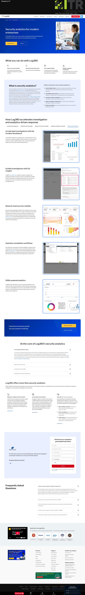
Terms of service (33, 586)
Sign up (22, 43)
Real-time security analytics (40, 566)
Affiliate (67, 13)
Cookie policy (62, 586)
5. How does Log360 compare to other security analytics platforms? (52, 514)
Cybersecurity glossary (55, 564)
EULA (26, 586)
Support (67, 16)
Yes (68, 590)
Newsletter (33, 588)
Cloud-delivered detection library (21, 349)
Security (40, 586)
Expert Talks (53, 568)
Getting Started (54, 552)
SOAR (37, 558)
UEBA (37, 556)
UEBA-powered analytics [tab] (73, 126)
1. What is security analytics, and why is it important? (49, 486)
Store (60, 13)
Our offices (48, 588)
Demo (55, 16)
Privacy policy (55, 586)
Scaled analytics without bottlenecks (22, 373)
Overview (36, 16)
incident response (13, 250)
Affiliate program (25, 588)
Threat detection (38, 552)
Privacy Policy (55, 470)
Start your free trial (68, 325)
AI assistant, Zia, (13, 175)
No (68, 592)
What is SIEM (53, 558)
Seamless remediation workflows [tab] (58, 126)
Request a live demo (68, 330)
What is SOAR (53, 562)
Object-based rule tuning (19, 364)
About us (21, 586)
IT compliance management (40, 564)
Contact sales (40, 588)
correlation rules (32, 96)
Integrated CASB (38, 562)
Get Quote (61, 16)
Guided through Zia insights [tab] (27, 126)
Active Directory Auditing (69, 567)
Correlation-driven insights (20, 369)
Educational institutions (69, 557)
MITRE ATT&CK (8, 216)
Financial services (68, 552)
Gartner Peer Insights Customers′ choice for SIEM (64, 530)
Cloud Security (53, 566)
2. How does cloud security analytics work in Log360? (49, 499)
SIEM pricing (53, 560)
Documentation (54, 556)
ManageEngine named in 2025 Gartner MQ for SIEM (41, 530)
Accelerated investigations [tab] (12, 126)
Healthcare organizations (69, 559)
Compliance (47, 586)
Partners (63, 13)
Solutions (42, 16)
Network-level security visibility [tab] (42, 126)
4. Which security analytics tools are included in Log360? (50, 510)
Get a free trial (11, 43)
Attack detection (38, 554)
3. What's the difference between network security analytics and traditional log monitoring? (55, 505)
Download (76, 16)
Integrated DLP (38, 560)
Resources (49, 16)
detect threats (21, 90)
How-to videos (53, 554)
